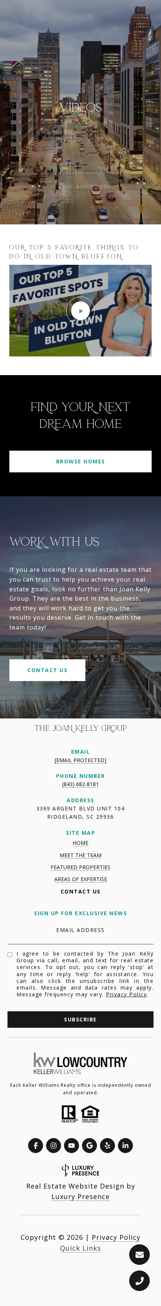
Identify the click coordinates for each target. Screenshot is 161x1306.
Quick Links (80, 1248)
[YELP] (107, 1145)
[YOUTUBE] (71, 1145)
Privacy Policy (126, 994)
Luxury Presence (80, 1196)
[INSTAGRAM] (53, 1145)
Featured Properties (80, 867)
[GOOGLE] (89, 1145)
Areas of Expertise (80, 879)
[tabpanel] (80, 300)
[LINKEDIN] (125, 1145)
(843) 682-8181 (80, 784)
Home (80, 842)
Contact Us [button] (47, 670)
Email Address (80, 929)
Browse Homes (80, 461)
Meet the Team (80, 855)
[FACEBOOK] (35, 1145)
